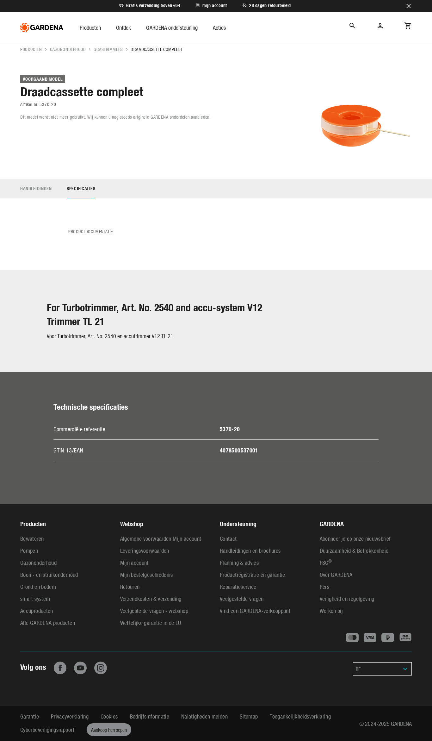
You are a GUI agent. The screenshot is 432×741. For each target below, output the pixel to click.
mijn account (214, 5)
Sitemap (249, 716)
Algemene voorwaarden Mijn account (160, 538)
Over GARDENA (336, 574)
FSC (326, 562)
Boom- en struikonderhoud (49, 574)
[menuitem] (98, 27)
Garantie (29, 716)
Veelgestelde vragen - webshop (154, 610)
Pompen (29, 550)
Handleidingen (36, 188)
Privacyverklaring (70, 716)
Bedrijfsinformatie (149, 716)
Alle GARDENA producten (47, 622)
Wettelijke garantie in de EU (150, 622)
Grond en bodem (38, 586)
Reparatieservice (238, 586)
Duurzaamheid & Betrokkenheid (354, 550)
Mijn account (134, 562)
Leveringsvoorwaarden (144, 550)
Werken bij (331, 610)
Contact (228, 538)
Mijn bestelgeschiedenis (146, 574)
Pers (324, 586)
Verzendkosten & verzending (151, 598)
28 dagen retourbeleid (270, 5)
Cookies (109, 716)
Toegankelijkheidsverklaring (300, 716)
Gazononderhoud (68, 49)
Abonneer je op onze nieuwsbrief (355, 538)
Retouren (130, 586)
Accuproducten (36, 610)
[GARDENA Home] (41, 27)
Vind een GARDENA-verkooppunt (255, 610)
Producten (31, 49)
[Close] (408, 6)
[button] (90, 27)
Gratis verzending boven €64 (153, 5)
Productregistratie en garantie (252, 574)
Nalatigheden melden (204, 716)
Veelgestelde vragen (242, 598)
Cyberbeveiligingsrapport (47, 729)
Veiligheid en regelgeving (347, 598)
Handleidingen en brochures (250, 550)
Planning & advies (239, 562)
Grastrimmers (108, 49)
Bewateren (32, 538)
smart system (35, 598)
